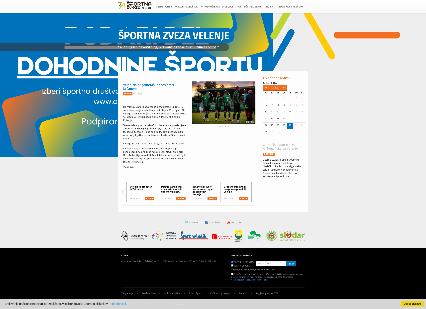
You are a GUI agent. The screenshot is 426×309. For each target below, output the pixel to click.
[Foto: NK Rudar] (224, 102)
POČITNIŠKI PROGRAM (243, 262)
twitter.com (193, 222)
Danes (275, 87)
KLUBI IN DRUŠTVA (241, 266)
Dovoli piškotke (412, 303)
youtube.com (235, 222)
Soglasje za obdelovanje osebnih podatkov (253, 270)
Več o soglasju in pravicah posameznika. (249, 280)
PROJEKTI (270, 6)
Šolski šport (195, 293)
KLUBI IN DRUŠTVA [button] (188, 6)
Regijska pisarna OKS (267, 293)
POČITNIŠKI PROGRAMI (249, 6)
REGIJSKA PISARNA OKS (291, 6)
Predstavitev (148, 293)
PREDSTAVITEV (164, 6)
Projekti (243, 293)
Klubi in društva (171, 293)
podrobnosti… (119, 304)
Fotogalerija (127, 293)
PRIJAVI (291, 264)
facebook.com (214, 222)
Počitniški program (220, 293)
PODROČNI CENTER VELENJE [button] (218, 6)
